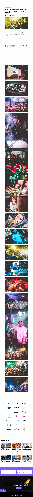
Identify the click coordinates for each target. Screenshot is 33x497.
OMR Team (2, 460)
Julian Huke (6, 46)
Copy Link (13, 15)
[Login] (31, 1)
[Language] (29, 1)
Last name (14, 481)
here (14, 46)
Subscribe (19, 487)
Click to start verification (17, 485)
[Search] (30, 1)
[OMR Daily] (2, 1)
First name (5, 481)
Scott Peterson (3, 448)
